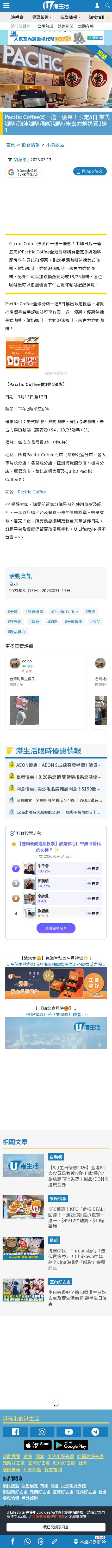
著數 (14, 611)
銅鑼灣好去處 (90, 1456)
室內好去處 (60, 1282)
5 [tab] (65, 31)
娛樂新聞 (65, 26)
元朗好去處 (14, 1462)
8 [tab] (49, 37)
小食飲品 (55, 144)
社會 (82, 1462)
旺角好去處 (64, 1462)
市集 (27, 1456)
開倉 (39, 1456)
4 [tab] (60, 31)
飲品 (96, 621)
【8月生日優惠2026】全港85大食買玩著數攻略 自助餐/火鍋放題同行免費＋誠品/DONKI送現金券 (78, 1176)
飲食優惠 (35, 611)
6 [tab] (70, 31)
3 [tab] (54, 31)
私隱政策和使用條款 (48, 1516)
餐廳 (35, 621)
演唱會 (17, 17)
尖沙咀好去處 (60, 1456)
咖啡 (53, 621)
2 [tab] (49, 31)
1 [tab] (44, 31)
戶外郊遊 (32, 1469)
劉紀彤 (20, 159)
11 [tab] (65, 37)
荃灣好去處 (39, 1462)
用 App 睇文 (92, 171)
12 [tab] (70, 37)
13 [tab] (57, 44)
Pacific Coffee (32, 492)
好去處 (16, 621)
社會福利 (53, 1469)
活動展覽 (11, 1456)
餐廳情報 (58, 1198)
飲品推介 (18, 631)
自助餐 (56, 1157)
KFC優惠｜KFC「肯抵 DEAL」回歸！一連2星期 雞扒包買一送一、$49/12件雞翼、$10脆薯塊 (78, 1217)
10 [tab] (60, 37)
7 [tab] (44, 37)
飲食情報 (31, 144)
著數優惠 (75, 621)
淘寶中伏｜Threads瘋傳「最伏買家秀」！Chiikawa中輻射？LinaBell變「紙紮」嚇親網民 (76, 1259)
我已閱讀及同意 (56, 1526)
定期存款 (86, 26)
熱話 (54, 1240)
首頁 (10, 144)
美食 (92, 611)
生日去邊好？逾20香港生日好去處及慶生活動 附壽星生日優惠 (77, 1298)
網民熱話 (11, 1485)
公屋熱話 (45, 26)
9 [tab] (54, 37)
